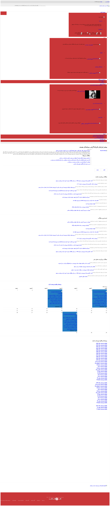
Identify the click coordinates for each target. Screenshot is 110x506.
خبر (101, 38)
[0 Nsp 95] (98, 73)
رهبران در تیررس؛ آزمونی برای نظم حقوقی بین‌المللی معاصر (78, 210)
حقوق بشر (100, 117)
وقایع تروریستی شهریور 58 (101, 392)
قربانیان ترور (102, 83)
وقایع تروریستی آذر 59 (102, 374)
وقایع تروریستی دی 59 (102, 376)
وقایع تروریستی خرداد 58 (102, 387)
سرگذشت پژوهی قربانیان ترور (96, 84)
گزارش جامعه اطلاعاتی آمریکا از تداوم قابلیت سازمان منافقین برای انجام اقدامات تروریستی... (70, 160)
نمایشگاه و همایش (98, 66)
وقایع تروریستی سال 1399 (101, 351)
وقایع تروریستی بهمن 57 (102, 407)
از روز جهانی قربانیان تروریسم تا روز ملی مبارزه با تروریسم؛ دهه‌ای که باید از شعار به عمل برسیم (57, 187)
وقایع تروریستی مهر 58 (102, 394)
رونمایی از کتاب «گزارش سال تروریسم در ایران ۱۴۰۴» (87, 184)
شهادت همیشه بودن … (89, 109)
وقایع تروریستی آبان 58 (102, 395)
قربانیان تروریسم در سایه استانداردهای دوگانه (80, 207)
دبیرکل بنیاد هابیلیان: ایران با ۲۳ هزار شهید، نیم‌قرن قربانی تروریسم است (76, 197)
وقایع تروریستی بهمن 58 (102, 400)
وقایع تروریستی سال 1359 (101, 359)
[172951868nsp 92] (92, 94)
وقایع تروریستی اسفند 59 (102, 379)
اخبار (104, 37)
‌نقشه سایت (14, 500)
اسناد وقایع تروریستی (100, 137)
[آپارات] (54, 498)
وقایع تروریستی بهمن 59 (102, 377)
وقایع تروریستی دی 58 (102, 399)
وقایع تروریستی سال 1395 (101, 358)
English (108, 1)
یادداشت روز (101, 80)
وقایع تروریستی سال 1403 (101, 345)
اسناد (104, 133)
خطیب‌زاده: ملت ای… (89, 44)
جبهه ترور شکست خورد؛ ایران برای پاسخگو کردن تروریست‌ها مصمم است (63, 190)
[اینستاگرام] (57, 498)
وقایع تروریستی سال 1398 (101, 353)
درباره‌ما (100, 20)
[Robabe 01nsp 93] (96, 111)
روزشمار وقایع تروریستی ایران (55, 284)
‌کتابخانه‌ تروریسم (21, 500)
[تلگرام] (51, 498)
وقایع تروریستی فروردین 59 (101, 361)
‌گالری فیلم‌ (27, 500)
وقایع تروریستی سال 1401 (101, 348)
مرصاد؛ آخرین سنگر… (81, 91)
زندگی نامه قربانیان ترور (97, 103)
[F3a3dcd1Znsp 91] (96, 60)
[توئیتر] (59, 498)
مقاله (103, 81)
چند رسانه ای (102, 139)
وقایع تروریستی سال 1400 (101, 349)
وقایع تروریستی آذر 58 (102, 397)
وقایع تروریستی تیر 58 (102, 389)
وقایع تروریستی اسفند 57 (102, 408)
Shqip (101, 1)
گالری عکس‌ (33, 500)
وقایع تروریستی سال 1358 (101, 382)
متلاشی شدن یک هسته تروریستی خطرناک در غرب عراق (84, 266)
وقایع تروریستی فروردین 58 (101, 384)
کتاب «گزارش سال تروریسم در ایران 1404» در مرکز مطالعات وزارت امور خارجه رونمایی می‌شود (74, 180)
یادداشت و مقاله (101, 79)
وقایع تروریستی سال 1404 (101, 343)
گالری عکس (101, 140)
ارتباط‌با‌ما (100, 29)
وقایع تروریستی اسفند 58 (102, 402)
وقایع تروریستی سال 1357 (101, 405)
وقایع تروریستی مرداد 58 (102, 391)
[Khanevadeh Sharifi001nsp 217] (94, 126)
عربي (106, 1)
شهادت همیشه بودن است (90, 203)
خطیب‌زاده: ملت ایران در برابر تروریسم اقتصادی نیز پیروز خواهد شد (86, 200)
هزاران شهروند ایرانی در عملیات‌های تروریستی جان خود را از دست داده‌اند (68, 193)
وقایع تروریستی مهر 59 (102, 371)
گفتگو (101, 52)
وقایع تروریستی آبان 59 (102, 372)
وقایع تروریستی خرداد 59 (102, 364)
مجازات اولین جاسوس (83, 276)
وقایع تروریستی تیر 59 (102, 366)
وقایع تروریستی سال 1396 (101, 356)
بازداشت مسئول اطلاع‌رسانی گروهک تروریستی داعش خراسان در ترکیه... (74, 158)
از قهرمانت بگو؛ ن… (92, 73)
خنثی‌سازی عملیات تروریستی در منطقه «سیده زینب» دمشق (82, 269)
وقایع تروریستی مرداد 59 (102, 368)
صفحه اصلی (102, 12)
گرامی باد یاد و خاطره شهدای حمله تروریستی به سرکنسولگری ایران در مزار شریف (74, 263)
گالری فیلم (102, 141)
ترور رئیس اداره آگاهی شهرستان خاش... (81, 163)
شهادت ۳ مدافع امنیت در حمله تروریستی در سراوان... (78, 161)
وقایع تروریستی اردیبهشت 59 (101, 363)
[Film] (98, 485)
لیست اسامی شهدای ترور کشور (98, 136)
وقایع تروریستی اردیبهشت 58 (101, 386)
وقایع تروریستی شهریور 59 (101, 369)
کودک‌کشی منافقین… (84, 123)
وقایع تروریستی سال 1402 (101, 346)
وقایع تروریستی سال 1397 (101, 354)
